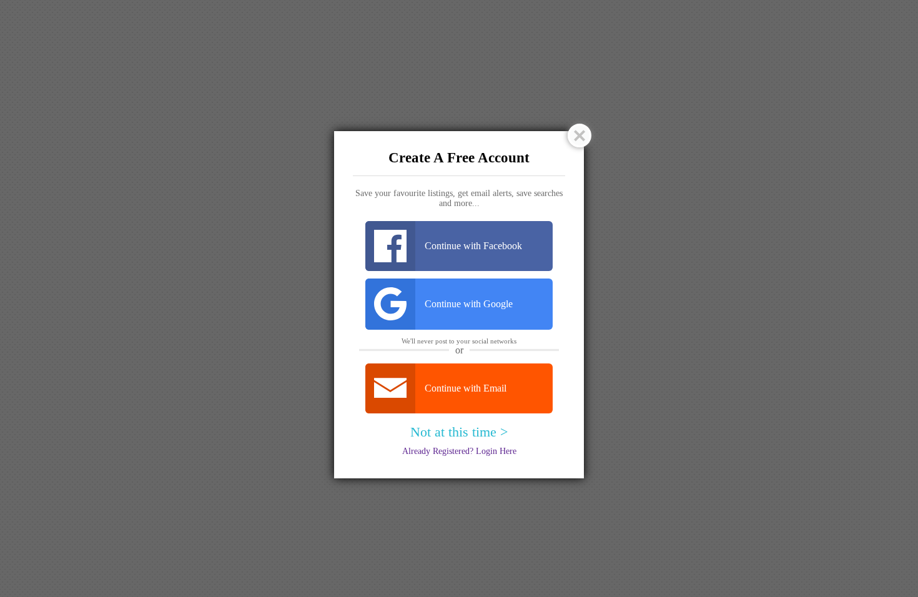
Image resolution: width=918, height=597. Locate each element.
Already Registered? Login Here (459, 451)
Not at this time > (459, 432)
